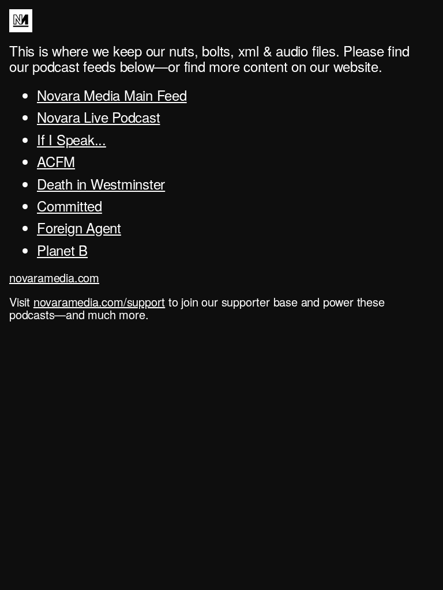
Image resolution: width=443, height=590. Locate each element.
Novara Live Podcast (98, 117)
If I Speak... (71, 139)
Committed (69, 205)
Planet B (62, 250)
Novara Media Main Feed (112, 95)
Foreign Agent (79, 227)
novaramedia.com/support (99, 301)
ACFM (56, 161)
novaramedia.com (54, 277)
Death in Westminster (101, 183)
